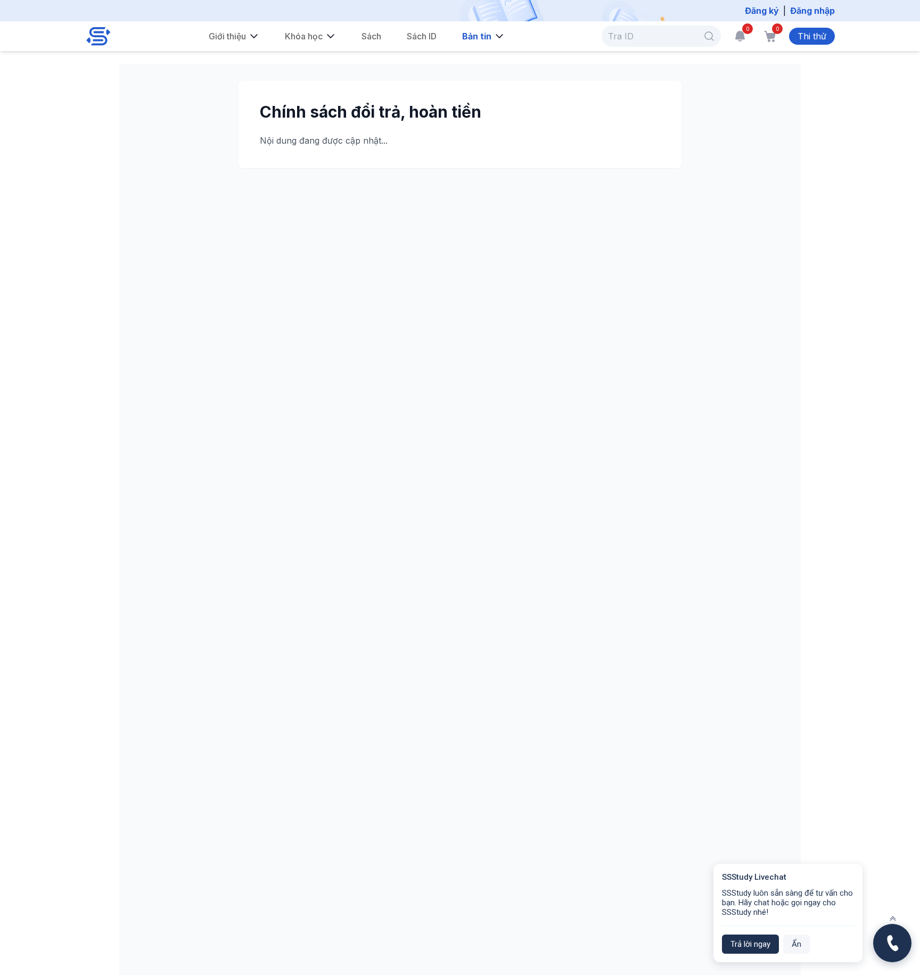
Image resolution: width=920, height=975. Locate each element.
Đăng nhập (812, 10)
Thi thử (812, 36)
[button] (709, 36)
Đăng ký (762, 10)
